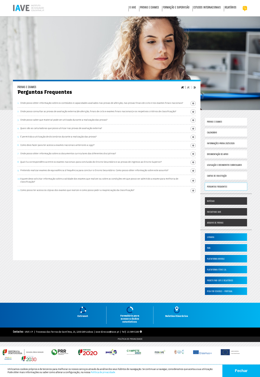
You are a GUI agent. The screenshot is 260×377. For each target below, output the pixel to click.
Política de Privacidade (130, 339)
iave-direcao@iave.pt (107, 332)
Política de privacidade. (103, 372)
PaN (208, 248)
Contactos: (18, 332)
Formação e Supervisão (176, 8)
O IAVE (132, 8)
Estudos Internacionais (207, 8)
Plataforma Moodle (216, 259)
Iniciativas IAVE (214, 212)
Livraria (210, 237)
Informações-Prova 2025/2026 (221, 143)
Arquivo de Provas (215, 223)
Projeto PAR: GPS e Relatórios (220, 280)
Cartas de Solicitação (217, 176)
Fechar (241, 370)
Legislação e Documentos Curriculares (224, 165)
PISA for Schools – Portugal (219, 291)
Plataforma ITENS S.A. (217, 270)
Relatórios (230, 8)
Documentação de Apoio (217, 154)
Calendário (212, 132)
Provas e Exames (149, 8)
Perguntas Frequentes (217, 187)
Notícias (211, 201)
